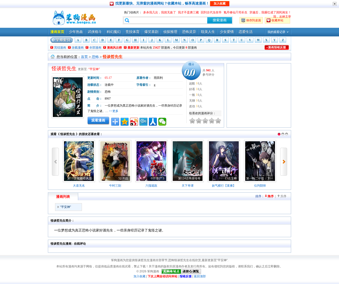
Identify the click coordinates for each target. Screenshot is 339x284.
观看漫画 (98, 120)
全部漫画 (95, 47)
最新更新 (133, 47)
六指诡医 (151, 185)
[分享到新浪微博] (134, 122)
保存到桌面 (253, 20)
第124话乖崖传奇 (189, 178)
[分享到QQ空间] (125, 122)
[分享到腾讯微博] (143, 122)
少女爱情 (227, 32)
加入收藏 (139, 276)
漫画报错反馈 (277, 47)
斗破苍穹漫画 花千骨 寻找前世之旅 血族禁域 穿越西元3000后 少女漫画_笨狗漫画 (74, 17)
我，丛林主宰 (282, 16)
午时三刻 (115, 185)
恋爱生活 (246, 32)
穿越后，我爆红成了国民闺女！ (270, 12)
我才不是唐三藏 (188, 12)
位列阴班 (260, 185)
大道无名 (79, 185)
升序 (283, 196)
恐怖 (95, 57)
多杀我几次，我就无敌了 (159, 12)
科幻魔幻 (114, 32)
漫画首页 (57, 32)
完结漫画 (60, 47)
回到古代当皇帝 (211, 12)
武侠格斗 (95, 32)
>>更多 (113, 111)
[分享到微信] (162, 122)
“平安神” (94, 69)
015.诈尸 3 (157, 178)
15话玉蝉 (231, 178)
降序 (271, 196)
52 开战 (123, 178)
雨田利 (158, 78)
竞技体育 (132, 32)
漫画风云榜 (114, 47)
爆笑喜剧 (151, 32)
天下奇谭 (188, 185)
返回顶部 (200, 276)
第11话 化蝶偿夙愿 (79, 178)
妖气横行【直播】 (224, 185)
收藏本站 (277, 20)
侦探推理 (170, 32)
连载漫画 (78, 47)
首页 (84, 57)
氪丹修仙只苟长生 (235, 12)
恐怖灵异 (189, 32)
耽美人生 (208, 32)
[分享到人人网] (153, 122)
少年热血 (76, 32)
